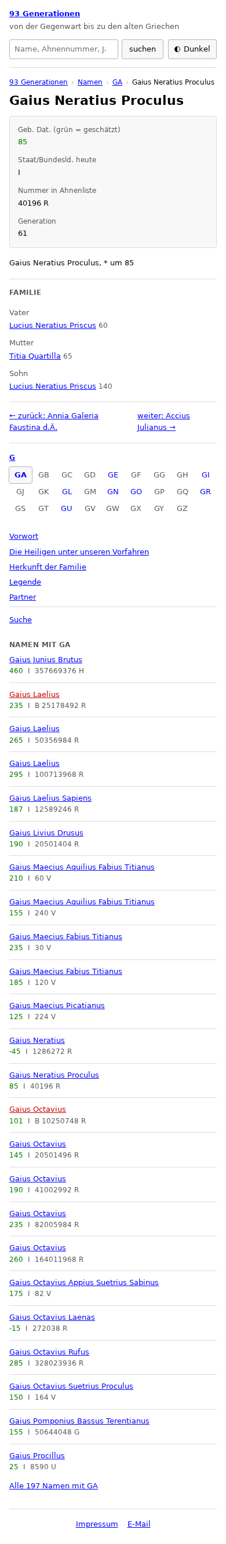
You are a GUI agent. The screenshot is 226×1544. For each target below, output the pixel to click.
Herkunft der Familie (47, 567)
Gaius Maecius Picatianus (57, 1005)
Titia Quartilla (35, 356)
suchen (142, 49)
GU (66, 508)
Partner (22, 597)
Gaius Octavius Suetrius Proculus (71, 1386)
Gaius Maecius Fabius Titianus (65, 936)
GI (206, 474)
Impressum (97, 1524)
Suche (20, 619)
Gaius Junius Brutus (45, 659)
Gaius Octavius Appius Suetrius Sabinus (84, 1282)
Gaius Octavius (37, 1109)
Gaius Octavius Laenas (52, 1317)
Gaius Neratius (37, 1040)
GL (67, 491)
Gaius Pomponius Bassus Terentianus (79, 1421)
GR (205, 491)
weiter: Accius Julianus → (163, 421)
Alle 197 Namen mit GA (53, 1485)
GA (20, 474)
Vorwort (23, 536)
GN (113, 491)
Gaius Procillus (37, 1455)
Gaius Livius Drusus (46, 832)
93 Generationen (44, 13)
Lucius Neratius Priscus (52, 325)
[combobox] (63, 49)
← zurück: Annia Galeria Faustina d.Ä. (54, 421)
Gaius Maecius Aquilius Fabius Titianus (82, 867)
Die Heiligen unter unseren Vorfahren (79, 551)
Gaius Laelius (34, 694)
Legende (25, 582)
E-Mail (139, 1524)
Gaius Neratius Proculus (54, 1075)
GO (136, 491)
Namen (90, 82)
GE (113, 474)
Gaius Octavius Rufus (49, 1352)
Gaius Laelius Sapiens (50, 798)
